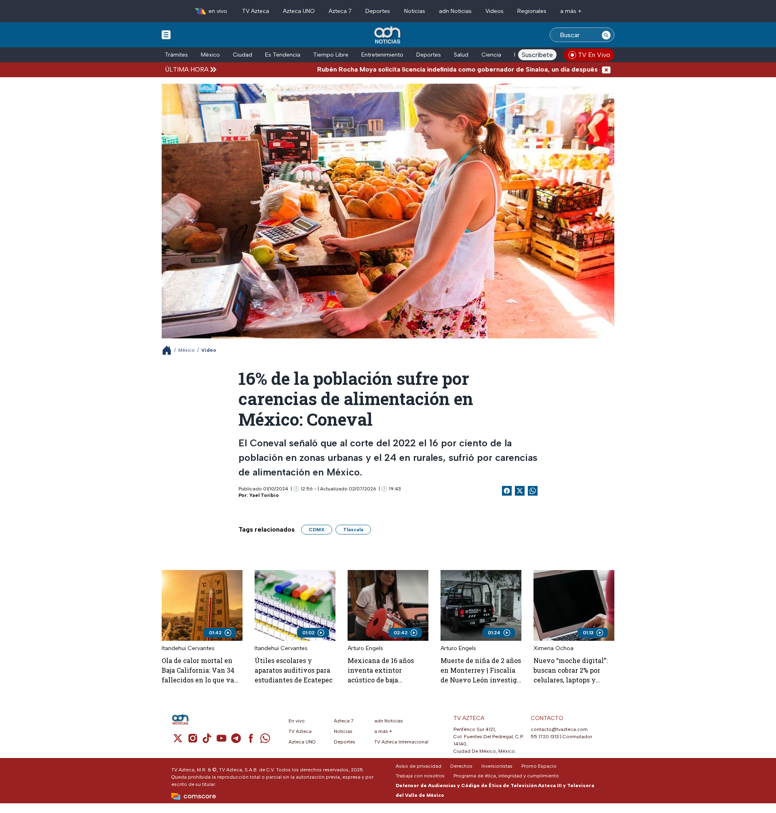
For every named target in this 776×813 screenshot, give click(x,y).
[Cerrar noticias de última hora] (606, 69)
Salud (461, 54)
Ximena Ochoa (554, 648)
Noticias (414, 11)
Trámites (176, 54)
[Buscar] (606, 35)
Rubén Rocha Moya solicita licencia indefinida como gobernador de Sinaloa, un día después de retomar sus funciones (449, 69)
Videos (494, 11)
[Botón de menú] (166, 34)
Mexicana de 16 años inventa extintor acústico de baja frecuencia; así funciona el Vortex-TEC (386, 670)
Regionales (531, 11)
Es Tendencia (282, 54)
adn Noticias (455, 11)
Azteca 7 (340, 11)
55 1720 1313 (545, 736)
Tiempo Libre (330, 54)
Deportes (377, 11)
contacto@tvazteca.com (559, 729)
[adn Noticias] (388, 35)
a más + (571, 11)
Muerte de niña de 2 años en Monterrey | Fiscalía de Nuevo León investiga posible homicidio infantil (481, 670)
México (210, 54)
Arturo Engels (365, 648)
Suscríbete (537, 55)
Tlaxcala (353, 529)
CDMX (317, 529)
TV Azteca (255, 11)
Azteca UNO (299, 11)
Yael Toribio (264, 495)
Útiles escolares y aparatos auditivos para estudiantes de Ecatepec (294, 670)
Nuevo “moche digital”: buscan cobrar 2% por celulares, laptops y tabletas (570, 670)
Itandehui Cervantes (188, 648)
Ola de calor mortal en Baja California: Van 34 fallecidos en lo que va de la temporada (198, 670)
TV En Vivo (594, 55)
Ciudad (242, 54)
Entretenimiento (382, 54)
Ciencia (491, 54)
